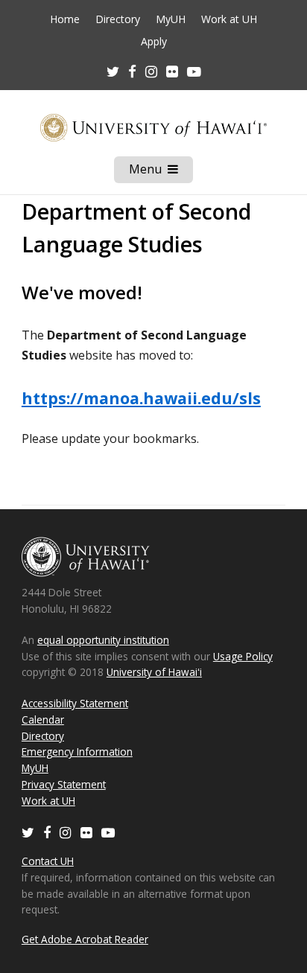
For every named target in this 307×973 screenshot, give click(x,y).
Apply (154, 42)
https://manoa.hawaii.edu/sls (141, 398)
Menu (161, 172)
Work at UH (229, 19)
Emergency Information (77, 751)
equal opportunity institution (103, 640)
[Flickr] (86, 831)
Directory (117, 19)
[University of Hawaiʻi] (154, 127)
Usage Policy (243, 656)
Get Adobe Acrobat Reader (85, 939)
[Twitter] (28, 831)
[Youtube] (194, 71)
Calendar (43, 719)
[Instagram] (66, 831)
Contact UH (48, 861)
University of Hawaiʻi (154, 672)
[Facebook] (47, 831)
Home (65, 19)
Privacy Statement (64, 784)
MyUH (171, 19)
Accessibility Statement (75, 703)
